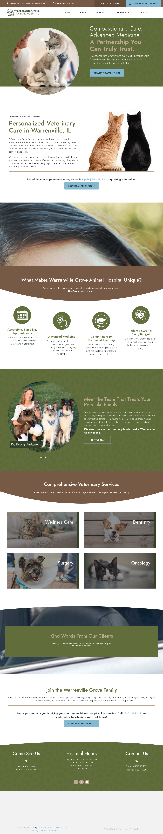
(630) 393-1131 (72, 3)
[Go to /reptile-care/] (101, 321)
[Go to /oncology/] (119, 571)
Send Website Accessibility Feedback (122, 829)
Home (67, 12)
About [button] (83, 12)
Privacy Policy (32, 830)
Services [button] (100, 12)
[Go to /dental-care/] (119, 530)
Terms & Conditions (48, 830)
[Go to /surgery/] (42, 571)
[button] (41, 457)
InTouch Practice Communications (52, 827)
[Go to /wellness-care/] (42, 530)
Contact (143, 12)
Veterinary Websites (26, 827)
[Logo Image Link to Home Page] (23, 12)
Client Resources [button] (121, 12)
